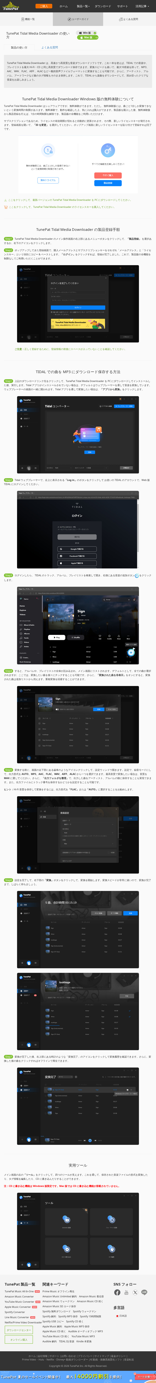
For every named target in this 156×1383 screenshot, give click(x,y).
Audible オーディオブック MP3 (85, 1331)
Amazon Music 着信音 (91, 1296)
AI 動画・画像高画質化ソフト (106, 1359)
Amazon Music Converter (19, 1296)
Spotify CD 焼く (75, 1321)
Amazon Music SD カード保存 (59, 1306)
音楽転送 (129, 1359)
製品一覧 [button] (82, 6)
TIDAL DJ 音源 (66, 1341)
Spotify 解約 (49, 1316)
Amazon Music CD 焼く (90, 1301)
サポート (122, 6)
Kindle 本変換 (84, 1341)
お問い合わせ (68, 1356)
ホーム (64, 6)
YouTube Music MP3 (83, 1336)
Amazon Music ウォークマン (59, 1301)
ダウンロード (103, 6)
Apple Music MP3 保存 (77, 1326)
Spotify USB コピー (53, 1321)
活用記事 (141, 6)
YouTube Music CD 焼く (56, 1336)
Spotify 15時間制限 (90, 1316)
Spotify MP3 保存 (68, 1316)
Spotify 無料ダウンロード (57, 1311)
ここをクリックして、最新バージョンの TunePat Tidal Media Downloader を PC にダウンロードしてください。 (70, 200)
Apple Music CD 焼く (54, 1331)
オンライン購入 (18, 1339)
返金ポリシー (118, 1356)
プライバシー (85, 1356)
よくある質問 (49, 47)
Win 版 (86, 32)
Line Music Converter (17, 1317)
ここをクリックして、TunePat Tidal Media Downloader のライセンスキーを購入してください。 (62, 207)
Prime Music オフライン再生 (58, 1291)
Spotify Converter (15, 1312)
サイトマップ (101, 1356)
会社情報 (43, 1356)
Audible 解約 (50, 1341)
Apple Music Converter (18, 1307)
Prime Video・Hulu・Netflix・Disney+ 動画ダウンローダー (55, 1359)
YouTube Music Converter (19, 1301)
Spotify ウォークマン (84, 1311)
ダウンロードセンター (19, 1330)
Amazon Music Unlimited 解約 (60, 1296)
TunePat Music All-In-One (19, 1291)
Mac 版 (88, 37)
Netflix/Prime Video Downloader (23, 1322)
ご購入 (44, 6)
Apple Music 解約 (52, 1326)
